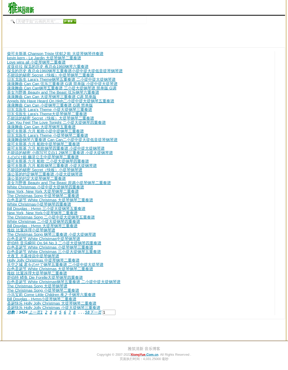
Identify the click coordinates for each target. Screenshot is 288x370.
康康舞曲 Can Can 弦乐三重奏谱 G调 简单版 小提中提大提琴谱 (62, 84)
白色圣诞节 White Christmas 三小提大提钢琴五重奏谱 (54, 251)
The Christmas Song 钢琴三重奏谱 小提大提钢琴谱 (51, 234)
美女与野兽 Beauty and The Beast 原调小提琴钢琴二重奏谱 (59, 183)
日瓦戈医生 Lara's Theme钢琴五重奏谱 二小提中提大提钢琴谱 (61, 79)
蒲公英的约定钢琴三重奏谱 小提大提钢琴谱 (45, 174)
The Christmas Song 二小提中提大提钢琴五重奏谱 (51, 217)
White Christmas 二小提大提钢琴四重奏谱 (43, 221)
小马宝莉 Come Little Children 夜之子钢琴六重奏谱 (51, 295)
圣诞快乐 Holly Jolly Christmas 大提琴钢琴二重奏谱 (51, 303)
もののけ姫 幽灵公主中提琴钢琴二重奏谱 (43, 157)
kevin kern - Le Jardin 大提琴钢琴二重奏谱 (44, 58)
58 (87, 312)
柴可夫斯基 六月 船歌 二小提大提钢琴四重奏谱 (48, 161)
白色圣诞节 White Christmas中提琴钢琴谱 (43, 239)
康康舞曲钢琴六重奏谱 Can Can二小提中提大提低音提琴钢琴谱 (62, 140)
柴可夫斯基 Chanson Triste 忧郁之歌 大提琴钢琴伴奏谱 (55, 53)
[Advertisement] (239, 7)
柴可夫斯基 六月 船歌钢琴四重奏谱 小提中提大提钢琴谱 (56, 148)
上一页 (34, 312)
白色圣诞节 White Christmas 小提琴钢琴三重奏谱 (50, 247)
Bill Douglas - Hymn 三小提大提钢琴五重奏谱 (46, 208)
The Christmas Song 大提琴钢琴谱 (37, 286)
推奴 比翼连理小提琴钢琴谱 (31, 230)
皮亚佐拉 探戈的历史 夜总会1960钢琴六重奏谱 (48, 66)
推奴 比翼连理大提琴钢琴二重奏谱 (37, 273)
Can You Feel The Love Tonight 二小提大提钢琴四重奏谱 (56, 122)
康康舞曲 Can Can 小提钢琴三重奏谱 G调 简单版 (50, 105)
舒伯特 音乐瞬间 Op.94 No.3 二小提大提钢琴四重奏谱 (54, 243)
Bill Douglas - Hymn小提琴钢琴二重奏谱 (41, 299)
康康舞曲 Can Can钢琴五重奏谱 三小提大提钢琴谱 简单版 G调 (61, 88)
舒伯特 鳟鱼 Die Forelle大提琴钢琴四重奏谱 (45, 277)
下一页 (95, 312)
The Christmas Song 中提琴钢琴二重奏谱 (43, 196)
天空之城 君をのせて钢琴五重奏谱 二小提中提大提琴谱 (55, 264)
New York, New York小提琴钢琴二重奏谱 (42, 213)
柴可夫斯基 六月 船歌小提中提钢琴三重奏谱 (45, 131)
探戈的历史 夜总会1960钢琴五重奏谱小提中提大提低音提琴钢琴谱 (65, 71)
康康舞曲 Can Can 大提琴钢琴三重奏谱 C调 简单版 (51, 97)
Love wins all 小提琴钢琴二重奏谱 (36, 62)
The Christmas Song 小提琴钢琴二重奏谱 (43, 290)
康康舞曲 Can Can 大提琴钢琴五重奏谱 (41, 127)
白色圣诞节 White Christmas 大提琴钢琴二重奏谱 (50, 269)
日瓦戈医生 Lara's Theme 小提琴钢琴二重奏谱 (47, 135)
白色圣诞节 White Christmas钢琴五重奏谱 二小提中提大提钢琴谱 (63, 282)
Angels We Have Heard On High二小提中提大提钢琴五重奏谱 (60, 101)
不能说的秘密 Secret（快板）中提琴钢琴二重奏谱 (50, 75)
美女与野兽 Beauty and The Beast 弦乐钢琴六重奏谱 (53, 92)
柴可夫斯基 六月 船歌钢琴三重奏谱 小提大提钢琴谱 (52, 165)
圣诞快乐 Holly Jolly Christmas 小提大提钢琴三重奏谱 (53, 307)
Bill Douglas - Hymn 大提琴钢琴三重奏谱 (42, 226)
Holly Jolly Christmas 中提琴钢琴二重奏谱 (43, 260)
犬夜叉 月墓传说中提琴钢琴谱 (33, 256)
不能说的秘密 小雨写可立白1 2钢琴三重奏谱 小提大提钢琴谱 (60, 152)
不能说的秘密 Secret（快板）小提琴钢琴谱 (44, 170)
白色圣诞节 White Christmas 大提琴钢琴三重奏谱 (50, 200)
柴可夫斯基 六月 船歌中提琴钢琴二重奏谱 (43, 144)
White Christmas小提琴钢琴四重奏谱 (39, 204)
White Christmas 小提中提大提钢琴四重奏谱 (45, 187)
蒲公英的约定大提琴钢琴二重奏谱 (36, 178)
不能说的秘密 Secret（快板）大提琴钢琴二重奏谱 (50, 118)
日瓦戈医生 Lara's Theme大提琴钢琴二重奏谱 (47, 114)
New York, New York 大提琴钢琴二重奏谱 (43, 191)
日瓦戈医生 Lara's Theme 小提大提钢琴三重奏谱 (49, 109)
